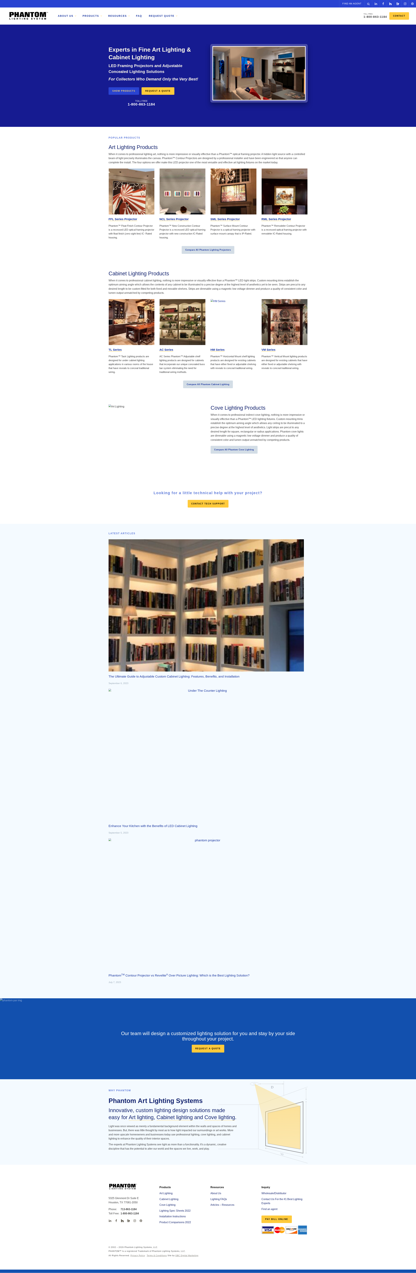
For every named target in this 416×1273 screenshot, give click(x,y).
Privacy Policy (137, 1255)
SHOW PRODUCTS (123, 91)
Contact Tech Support (208, 503)
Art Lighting (166, 1193)
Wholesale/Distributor (273, 1193)
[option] (208, 77)
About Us (215, 1193)
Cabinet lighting (174, 1117)
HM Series (217, 349)
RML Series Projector (276, 219)
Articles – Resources (222, 1204)
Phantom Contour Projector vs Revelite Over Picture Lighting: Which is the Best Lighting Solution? (179, 975)
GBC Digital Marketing (186, 1255)
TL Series (115, 349)
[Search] (368, 3)
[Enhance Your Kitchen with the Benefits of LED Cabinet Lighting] (206, 755)
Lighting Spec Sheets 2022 (175, 1210)
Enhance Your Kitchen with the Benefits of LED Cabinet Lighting (153, 826)
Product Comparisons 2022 (175, 1222)
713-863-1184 (126, 1209)
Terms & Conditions (157, 1255)
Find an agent (352, 3)
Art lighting (141, 1117)
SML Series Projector (225, 219)
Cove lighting (219, 1117)
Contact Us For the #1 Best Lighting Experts (281, 1201)
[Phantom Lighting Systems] (28, 16)
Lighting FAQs (218, 1199)
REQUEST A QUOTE (158, 91)
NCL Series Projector (174, 219)
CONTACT (399, 16)
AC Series (166, 349)
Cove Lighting (167, 1204)
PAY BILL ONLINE (276, 1219)
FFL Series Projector (123, 219)
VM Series (268, 349)
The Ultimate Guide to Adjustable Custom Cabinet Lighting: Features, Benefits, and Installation (174, 676)
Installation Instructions (172, 1216)
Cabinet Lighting (168, 1199)
